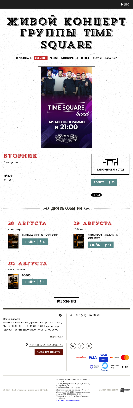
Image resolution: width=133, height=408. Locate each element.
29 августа (92, 224)
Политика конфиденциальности (69, 400)
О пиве (85, 58)
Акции (54, 58)
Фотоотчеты (69, 58)
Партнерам (56, 336)
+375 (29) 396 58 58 (87, 315)
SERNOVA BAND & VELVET (103, 237)
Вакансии (111, 58)
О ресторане (24, 58)
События (40, 58)
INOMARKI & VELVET (40, 235)
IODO (26, 275)
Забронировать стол (110, 169)
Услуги (97, 58)
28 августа (27, 224)
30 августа (27, 264)
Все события (66, 301)
